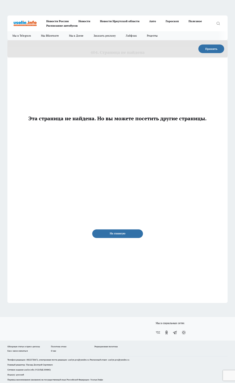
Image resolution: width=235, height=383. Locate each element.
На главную (117, 233)
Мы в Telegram (21, 35)
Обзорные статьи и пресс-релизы (23, 346)
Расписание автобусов (62, 25)
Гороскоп (172, 21)
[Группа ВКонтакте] (158, 332)
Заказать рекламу (105, 35)
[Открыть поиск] (218, 23)
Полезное (195, 21)
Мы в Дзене (76, 35)
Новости (84, 21)
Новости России (57, 21)
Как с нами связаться (17, 350)
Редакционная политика (106, 346)
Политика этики (58, 346)
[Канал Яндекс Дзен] (183, 332)
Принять (211, 49)
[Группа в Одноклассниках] (166, 332)
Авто (152, 21)
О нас (53, 350)
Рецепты (152, 35)
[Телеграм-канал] (175, 332)
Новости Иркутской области (120, 21)
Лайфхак (131, 35)
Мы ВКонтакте (50, 35)
